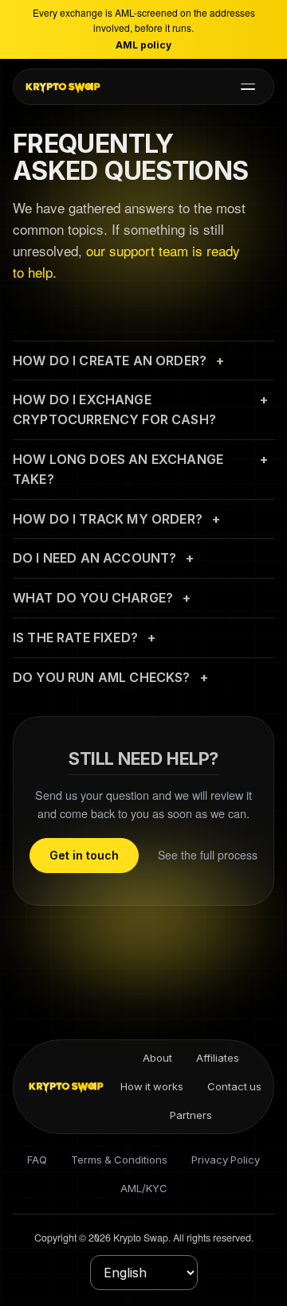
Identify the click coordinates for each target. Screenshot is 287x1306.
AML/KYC (143, 1188)
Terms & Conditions (119, 1159)
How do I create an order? (109, 360)
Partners (191, 1115)
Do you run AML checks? (102, 677)
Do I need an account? (94, 558)
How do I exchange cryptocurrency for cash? (114, 409)
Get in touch (84, 855)
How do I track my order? (107, 519)
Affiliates (217, 1057)
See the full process (208, 855)
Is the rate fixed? (75, 637)
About (157, 1057)
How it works (151, 1086)
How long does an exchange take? (118, 469)
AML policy (143, 45)
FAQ (37, 1159)
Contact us (234, 1086)
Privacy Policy (225, 1159)
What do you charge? (93, 598)
